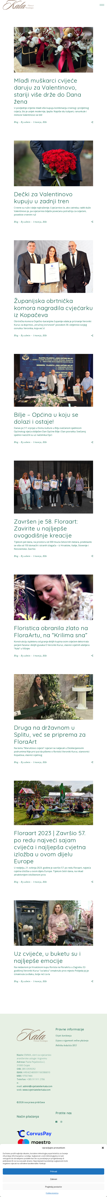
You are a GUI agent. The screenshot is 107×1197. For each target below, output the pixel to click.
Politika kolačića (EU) (66, 1045)
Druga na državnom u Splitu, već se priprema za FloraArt (50, 734)
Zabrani (53, 1179)
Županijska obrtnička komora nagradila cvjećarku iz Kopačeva (53, 308)
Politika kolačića (52, 1193)
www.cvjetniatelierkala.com (36, 1089)
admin (27, 122)
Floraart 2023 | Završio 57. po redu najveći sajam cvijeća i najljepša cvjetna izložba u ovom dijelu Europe (50, 847)
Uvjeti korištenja (63, 1035)
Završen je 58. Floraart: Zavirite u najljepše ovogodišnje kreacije (46, 528)
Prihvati (53, 1171)
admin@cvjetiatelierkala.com (37, 1086)
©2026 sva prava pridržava (31, 1102)
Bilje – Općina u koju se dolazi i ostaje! (46, 418)
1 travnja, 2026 (40, 122)
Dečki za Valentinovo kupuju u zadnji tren (43, 197)
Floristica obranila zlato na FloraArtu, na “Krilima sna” (51, 631)
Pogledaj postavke (53, 1187)
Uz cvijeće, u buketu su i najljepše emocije (47, 957)
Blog (16, 122)
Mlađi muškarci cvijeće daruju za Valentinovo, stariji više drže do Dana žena (47, 91)
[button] (102, 1147)
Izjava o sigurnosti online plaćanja (72, 1040)
